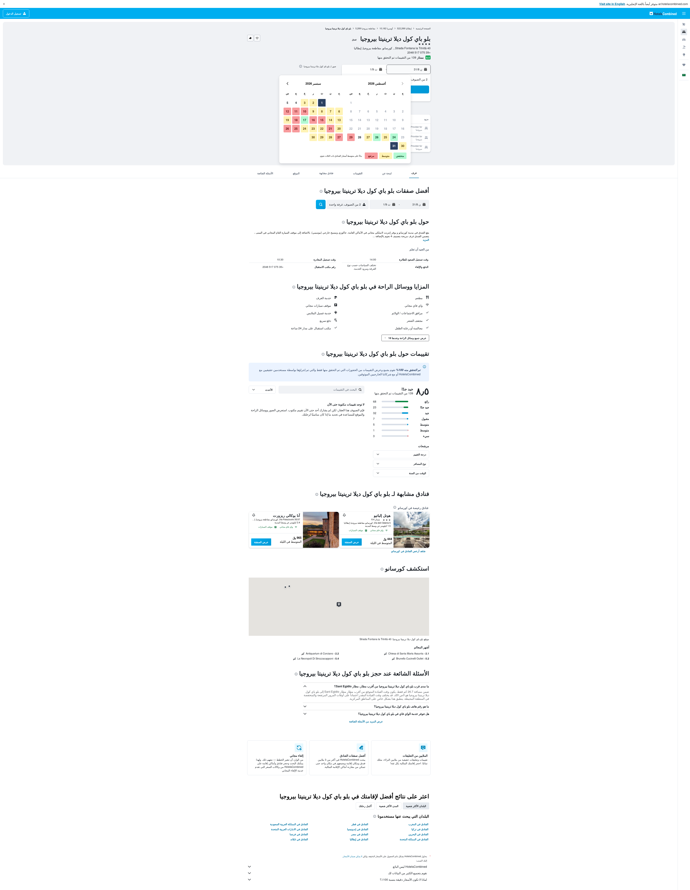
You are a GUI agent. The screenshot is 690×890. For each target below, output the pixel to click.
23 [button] (402, 137)
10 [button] (394, 120)
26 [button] (376, 137)
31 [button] (394, 146)
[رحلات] (684, 64)
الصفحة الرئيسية (423, 28)
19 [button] (376, 128)
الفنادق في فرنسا (299, 834)
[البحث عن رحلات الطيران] (684, 24)
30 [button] (402, 146)
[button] (4, 4)
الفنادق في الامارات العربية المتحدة (289, 829)
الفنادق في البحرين (418, 834)
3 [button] (394, 111)
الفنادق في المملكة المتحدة (414, 839)
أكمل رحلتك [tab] (365, 806)
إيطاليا (408, 28)
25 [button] (385, 137)
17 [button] (394, 128)
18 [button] (385, 128)
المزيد (426, 239)
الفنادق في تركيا (419, 829)
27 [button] (368, 137)
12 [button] (376, 120)
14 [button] (359, 120)
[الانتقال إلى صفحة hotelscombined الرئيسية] (663, 13)
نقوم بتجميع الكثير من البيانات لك (407, 873)
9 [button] (403, 120)
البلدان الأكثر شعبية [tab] (416, 806)
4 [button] (385, 111)
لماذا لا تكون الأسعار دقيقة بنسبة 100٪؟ (403, 879)
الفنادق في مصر (359, 834)
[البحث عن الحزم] (684, 47)
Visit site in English (612, 4)
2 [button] (403, 111)
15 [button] (351, 120)
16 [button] (402, 128)
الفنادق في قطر (359, 824)
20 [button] (368, 128)
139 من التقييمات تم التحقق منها (397, 57)
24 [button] (394, 137)
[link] (408, 551)
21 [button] (359, 128)
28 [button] (359, 137)
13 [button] (368, 120)
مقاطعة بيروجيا (368, 28)
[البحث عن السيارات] (684, 39)
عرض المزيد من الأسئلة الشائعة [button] (366, 721)
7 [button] (359, 111)
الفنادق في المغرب (418, 824)
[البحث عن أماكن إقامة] (684, 32)
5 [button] (377, 111)
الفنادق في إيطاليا (359, 839)
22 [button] (351, 128)
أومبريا (390, 28)
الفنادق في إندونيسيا (357, 829)
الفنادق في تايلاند (299, 839)
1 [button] (351, 103)
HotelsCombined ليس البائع (410, 866)
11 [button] (385, 120)
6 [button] (368, 111)
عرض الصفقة (352, 542)
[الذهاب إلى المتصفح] (684, 54)
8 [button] (351, 111)
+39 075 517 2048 (419, 52)
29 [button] (351, 137)
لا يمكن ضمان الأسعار (352, 856)
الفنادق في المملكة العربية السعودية (289, 824)
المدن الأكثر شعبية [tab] (388, 806)
